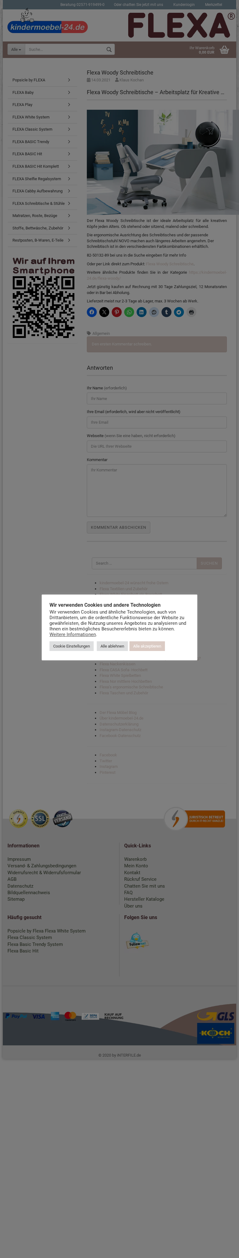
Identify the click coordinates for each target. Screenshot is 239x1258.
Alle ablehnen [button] (112, 646)
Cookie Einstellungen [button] (71, 646)
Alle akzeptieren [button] (147, 646)
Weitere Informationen (72, 634)
